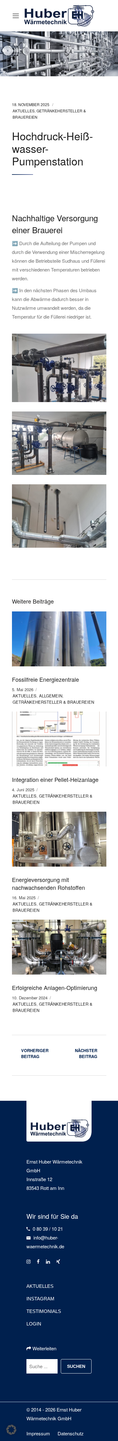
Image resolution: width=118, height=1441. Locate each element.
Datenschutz (71, 1433)
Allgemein (50, 696)
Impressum (38, 1433)
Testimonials (43, 1311)
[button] (11, 1429)
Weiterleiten (43, 1348)
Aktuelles (24, 110)
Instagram (40, 1298)
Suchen (76, 1366)
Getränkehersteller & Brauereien (53, 702)
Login (33, 1323)
